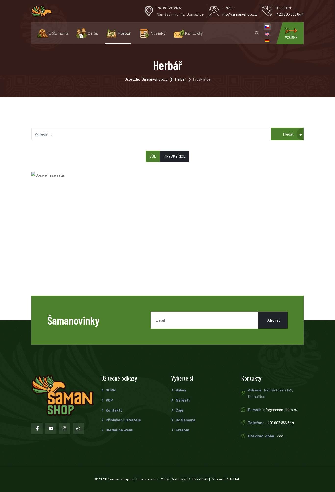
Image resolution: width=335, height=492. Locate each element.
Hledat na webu (119, 430)
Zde (280, 435)
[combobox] (151, 134)
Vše (152, 156)
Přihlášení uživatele (123, 419)
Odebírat (273, 320)
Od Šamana (185, 419)
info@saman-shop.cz (239, 14)
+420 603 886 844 (289, 14)
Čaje (179, 410)
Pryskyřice (175, 156)
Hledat (288, 134)
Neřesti (182, 400)
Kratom (182, 430)
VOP (109, 400)
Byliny (180, 390)
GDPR (110, 390)
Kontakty (113, 410)
